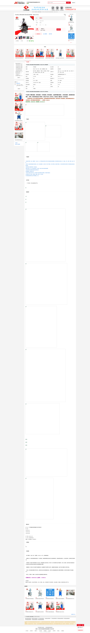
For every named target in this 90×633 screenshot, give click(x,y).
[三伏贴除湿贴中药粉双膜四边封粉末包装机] (71, 18)
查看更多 (18, 77)
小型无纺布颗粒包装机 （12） (20, 68)
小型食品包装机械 (34, 619)
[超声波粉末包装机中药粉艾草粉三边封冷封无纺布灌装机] (71, 27)
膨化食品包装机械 (28, 618)
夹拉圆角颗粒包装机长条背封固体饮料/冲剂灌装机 (22, 101)
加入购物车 (45, 33)
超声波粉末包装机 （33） (19, 71)
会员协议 (49, 630)
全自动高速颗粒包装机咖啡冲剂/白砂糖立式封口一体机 (22, 120)
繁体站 (58, 630)
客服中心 (36, 630)
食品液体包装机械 (41, 619)
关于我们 (27, 630)
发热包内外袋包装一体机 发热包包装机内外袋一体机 (53, 58)
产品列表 (35, 11)
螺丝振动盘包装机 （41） (19, 63)
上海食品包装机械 (47, 618)
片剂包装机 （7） (18, 74)
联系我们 (31, 630)
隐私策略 (45, 630)
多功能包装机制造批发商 (48, 627)
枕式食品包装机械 (66, 618)
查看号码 (58, 29)
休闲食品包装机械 (60, 618)
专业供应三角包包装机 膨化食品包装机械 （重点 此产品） (46, 628)
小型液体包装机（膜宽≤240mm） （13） (21, 66)
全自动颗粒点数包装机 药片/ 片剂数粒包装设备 (21, 130)
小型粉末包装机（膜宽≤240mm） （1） (21, 64)
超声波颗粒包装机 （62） (19, 75)
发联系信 (38, 33)
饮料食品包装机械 (28, 619)
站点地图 (40, 630)
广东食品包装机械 (54, 618)
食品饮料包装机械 (34, 618)
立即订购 (50, 33)
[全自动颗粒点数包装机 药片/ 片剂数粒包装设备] (19, 125)
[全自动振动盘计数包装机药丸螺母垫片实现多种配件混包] (71, 36)
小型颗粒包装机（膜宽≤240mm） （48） (21, 67)
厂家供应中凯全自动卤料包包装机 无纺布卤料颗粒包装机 (23, 58)
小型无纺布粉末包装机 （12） (20, 70)
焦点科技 (46, 631)
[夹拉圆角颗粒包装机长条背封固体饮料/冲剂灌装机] (19, 96)
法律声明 (54, 630)
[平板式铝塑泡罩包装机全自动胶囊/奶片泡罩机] (19, 135)
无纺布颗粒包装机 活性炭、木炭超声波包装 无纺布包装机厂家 (74, 58)
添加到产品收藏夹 (17, 144)
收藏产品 (17, 40)
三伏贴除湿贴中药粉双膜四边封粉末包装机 (74, 22)
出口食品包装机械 (41, 618)
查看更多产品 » (73, 614)
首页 (33, 11)
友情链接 (62, 630)
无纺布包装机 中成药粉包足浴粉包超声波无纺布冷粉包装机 (64, 58)
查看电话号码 (18, 83)
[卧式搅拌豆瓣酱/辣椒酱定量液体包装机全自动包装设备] (19, 106)
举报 (22, 40)
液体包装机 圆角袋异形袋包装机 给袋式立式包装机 (42, 58)
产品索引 (16, 142)
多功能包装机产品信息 (41, 627)
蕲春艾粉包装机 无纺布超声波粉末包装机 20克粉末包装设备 (33, 58)
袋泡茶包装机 (39, 11)
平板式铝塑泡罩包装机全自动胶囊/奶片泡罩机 (21, 139)
